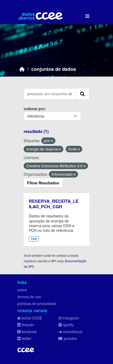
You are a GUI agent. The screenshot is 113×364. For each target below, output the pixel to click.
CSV (34, 239)
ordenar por (34, 108)
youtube (70, 338)
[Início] (22, 69)
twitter (27, 338)
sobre (22, 289)
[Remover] (52, 141)
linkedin (28, 324)
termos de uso (29, 296)
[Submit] (82, 94)
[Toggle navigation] (87, 16)
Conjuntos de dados (53, 69)
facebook (29, 331)
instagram (71, 317)
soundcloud (72, 331)
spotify (68, 324)
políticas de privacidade (36, 303)
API (53, 261)
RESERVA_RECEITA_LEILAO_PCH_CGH (54, 204)
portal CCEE (32, 317)
